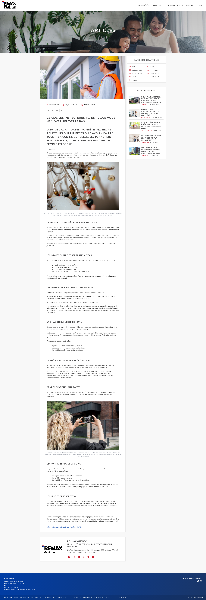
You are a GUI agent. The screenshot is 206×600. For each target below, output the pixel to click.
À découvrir (136, 70)
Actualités (136, 77)
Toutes (134, 66)
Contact (190, 5)
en (200, 5)
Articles (157, 5)
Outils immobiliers (174, 5)
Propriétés (143, 5)
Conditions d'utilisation (102, 597)
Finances (153, 66)
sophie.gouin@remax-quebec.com (23, 589)
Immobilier (153, 70)
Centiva (200, 597)
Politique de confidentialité (83, 597)
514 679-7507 (13, 587)
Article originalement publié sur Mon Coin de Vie (64, 527)
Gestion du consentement (120, 597)
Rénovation (54, 105)
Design (134, 80)
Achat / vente (137, 73)
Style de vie (154, 77)
